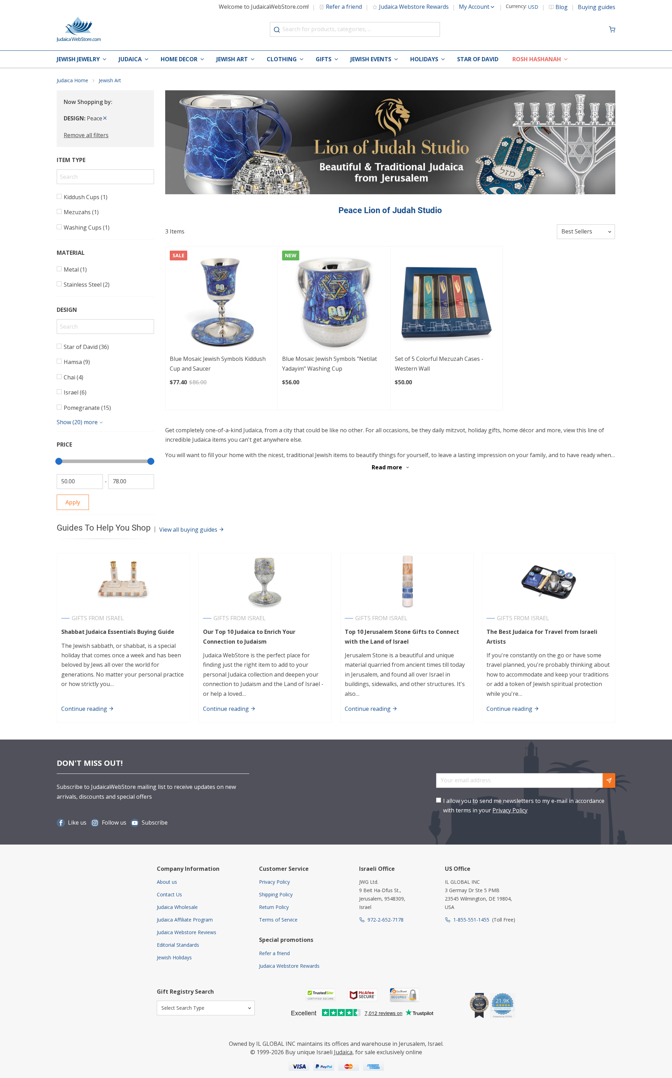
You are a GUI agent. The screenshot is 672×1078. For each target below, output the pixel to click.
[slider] (58, 461)
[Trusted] (320, 995)
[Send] (609, 780)
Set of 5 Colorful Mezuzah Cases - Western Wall (439, 363)
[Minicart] (612, 29)
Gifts (323, 59)
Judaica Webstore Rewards (414, 6)
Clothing (282, 59)
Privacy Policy (509, 810)
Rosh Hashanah (536, 59)
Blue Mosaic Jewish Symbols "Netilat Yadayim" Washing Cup (329, 363)
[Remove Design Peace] (105, 118)
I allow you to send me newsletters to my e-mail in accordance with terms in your (523, 805)
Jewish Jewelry (78, 59)
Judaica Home (72, 80)
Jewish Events (370, 59)
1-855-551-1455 (471, 919)
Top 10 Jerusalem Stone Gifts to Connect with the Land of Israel (402, 636)
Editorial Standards (178, 944)
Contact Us (169, 894)
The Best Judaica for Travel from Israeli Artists (541, 636)
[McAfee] (362, 995)
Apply (72, 502)
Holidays (424, 59)
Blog (561, 7)
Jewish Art (232, 59)
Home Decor (179, 59)
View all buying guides (189, 529)
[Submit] (276, 29)
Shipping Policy (276, 894)
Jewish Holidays (174, 957)
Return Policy (274, 907)
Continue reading (84, 709)
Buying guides (596, 7)
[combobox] (355, 29)
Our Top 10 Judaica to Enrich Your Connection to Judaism (249, 636)
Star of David (477, 59)
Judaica (130, 59)
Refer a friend (344, 6)
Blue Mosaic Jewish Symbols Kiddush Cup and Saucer (218, 363)
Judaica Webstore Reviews (186, 932)
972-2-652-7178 (386, 919)
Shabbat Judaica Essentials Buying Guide (117, 632)
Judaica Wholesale (177, 907)
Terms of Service (278, 919)
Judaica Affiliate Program (185, 919)
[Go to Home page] (79, 29)
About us (167, 881)
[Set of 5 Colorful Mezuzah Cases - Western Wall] (446, 302)
